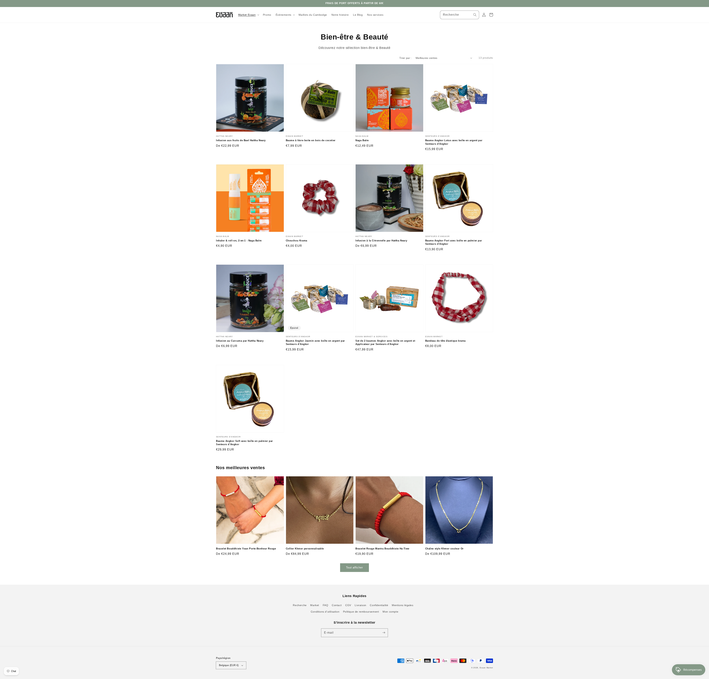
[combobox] (459, 15)
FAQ (325, 605)
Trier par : (405, 57)
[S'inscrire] (384, 633)
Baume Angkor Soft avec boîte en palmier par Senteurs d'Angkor (244, 443)
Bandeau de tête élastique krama (445, 340)
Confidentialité (379, 605)
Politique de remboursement (361, 611)
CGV (348, 605)
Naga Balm (362, 140)
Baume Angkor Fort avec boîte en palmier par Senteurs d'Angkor (453, 242)
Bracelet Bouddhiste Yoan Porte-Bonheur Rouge (246, 548)
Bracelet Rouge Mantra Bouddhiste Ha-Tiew (382, 548)
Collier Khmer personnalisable (305, 548)
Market (314, 605)
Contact (337, 605)
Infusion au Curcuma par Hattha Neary (240, 340)
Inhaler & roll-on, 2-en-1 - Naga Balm (239, 240)
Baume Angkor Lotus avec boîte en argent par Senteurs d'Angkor (453, 142)
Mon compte (390, 611)
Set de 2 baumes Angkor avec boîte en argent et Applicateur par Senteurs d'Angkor (385, 342)
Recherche (299, 605)
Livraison (360, 605)
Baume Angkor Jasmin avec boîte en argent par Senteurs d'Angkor (315, 342)
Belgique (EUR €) (229, 665)
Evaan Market (486, 668)
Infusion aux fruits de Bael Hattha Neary (241, 140)
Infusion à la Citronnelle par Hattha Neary (381, 240)
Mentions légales (402, 605)
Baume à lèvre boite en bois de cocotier (310, 140)
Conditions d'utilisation (325, 611)
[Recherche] (475, 15)
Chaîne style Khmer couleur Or (444, 548)
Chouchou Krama (296, 240)
